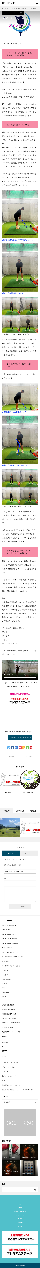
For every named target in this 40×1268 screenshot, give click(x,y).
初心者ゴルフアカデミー (10, 1076)
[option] (10, 787)
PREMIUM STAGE (8, 1027)
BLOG (4, 1057)
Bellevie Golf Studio (8, 1009)
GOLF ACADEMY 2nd (9, 939)
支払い (4, 1081)
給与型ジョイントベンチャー (12, 1085)
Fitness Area (6, 930)
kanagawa (5, 992)
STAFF (4, 1051)
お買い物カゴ (6, 961)
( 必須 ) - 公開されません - (14, 871)
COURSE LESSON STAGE (11, 1023)
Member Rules (7, 948)
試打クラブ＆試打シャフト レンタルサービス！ (18, 1090)
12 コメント (11, 853)
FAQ (3, 1046)
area (3, 988)
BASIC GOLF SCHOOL (10, 1018)
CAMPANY (5, 1042)
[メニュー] (37, 3)
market (4, 983)
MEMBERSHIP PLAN (9, 1014)
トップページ (6, 975)
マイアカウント (7, 1071)
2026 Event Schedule (9, 925)
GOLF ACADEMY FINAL (10, 943)
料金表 (4, 1036)
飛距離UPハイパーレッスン (11, 1032)
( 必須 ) (13, 865)
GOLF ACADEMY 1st (9, 934)
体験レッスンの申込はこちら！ (20, 737)
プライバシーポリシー (9, 1067)
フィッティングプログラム (11, 1062)
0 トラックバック (29, 853)
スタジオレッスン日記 (17, 13)
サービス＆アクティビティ (11, 966)
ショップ (5, 970)
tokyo (4, 996)
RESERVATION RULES (10, 952)
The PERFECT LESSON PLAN (12, 957)
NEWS (20, 1208)
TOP (20, 1204)
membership (6, 979)
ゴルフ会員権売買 (8, 1005)
